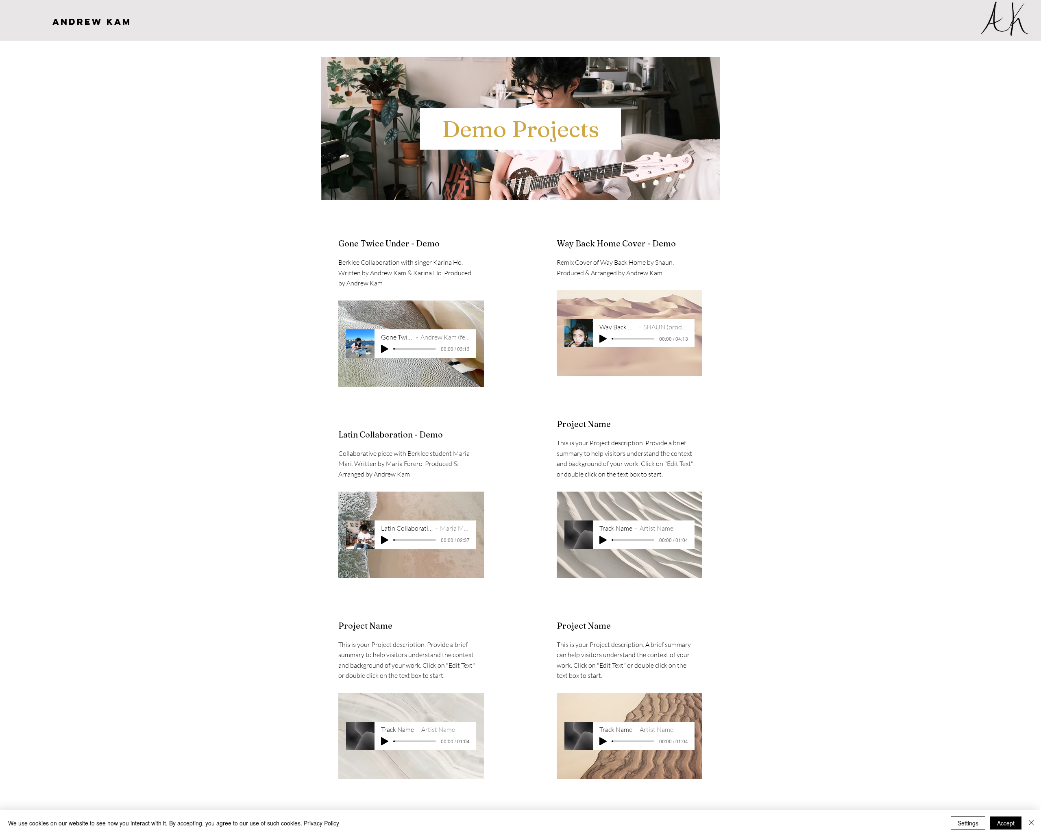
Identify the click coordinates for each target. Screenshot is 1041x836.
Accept (1006, 823)
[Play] (384, 349)
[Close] (1031, 822)
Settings (968, 823)
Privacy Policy (321, 823)
